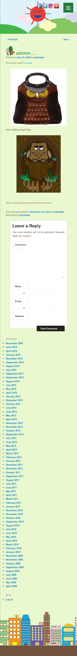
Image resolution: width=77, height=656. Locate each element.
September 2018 (15, 362)
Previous (12, 39)
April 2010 (11, 540)
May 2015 (11, 389)
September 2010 (15, 521)
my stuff (46, 211)
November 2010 (14, 514)
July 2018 (11, 369)
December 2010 (14, 510)
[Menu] (68, 8)
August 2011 (13, 480)
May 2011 (11, 491)
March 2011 (12, 498)
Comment (20, 244)
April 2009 (11, 586)
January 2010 (13, 552)
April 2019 (11, 351)
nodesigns (39, 57)
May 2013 (11, 415)
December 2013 (14, 400)
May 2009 (11, 582)
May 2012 (11, 445)
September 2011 (15, 476)
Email (20, 302)
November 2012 (14, 426)
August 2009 (13, 571)
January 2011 (13, 506)
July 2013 (11, 407)
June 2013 (11, 411)
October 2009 (13, 563)
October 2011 (13, 472)
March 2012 (12, 453)
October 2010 (13, 517)
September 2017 (15, 373)
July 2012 (11, 438)
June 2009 (11, 578)
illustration (35, 211)
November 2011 (14, 468)
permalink (25, 215)
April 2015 (11, 392)
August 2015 (13, 381)
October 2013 (13, 404)
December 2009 (14, 555)
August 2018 (13, 366)
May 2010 (11, 537)
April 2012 (11, 449)
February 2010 (13, 548)
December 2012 (14, 423)
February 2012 (13, 457)
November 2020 (14, 343)
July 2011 (11, 483)
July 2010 (11, 529)
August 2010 (13, 525)
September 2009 (15, 567)
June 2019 (11, 347)
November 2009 (14, 559)
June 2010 (11, 533)
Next (67, 39)
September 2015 (15, 377)
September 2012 (15, 434)
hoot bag (27, 62)
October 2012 (13, 430)
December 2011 (14, 464)
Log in (9, 599)
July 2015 (11, 385)
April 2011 (11, 495)
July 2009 (11, 574)
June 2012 (11, 442)
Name (20, 287)
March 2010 (12, 544)
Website (19, 316)
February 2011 (13, 502)
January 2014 (13, 396)
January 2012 (13, 461)
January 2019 (13, 354)
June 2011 (11, 487)
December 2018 (14, 358)
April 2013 (11, 419)
